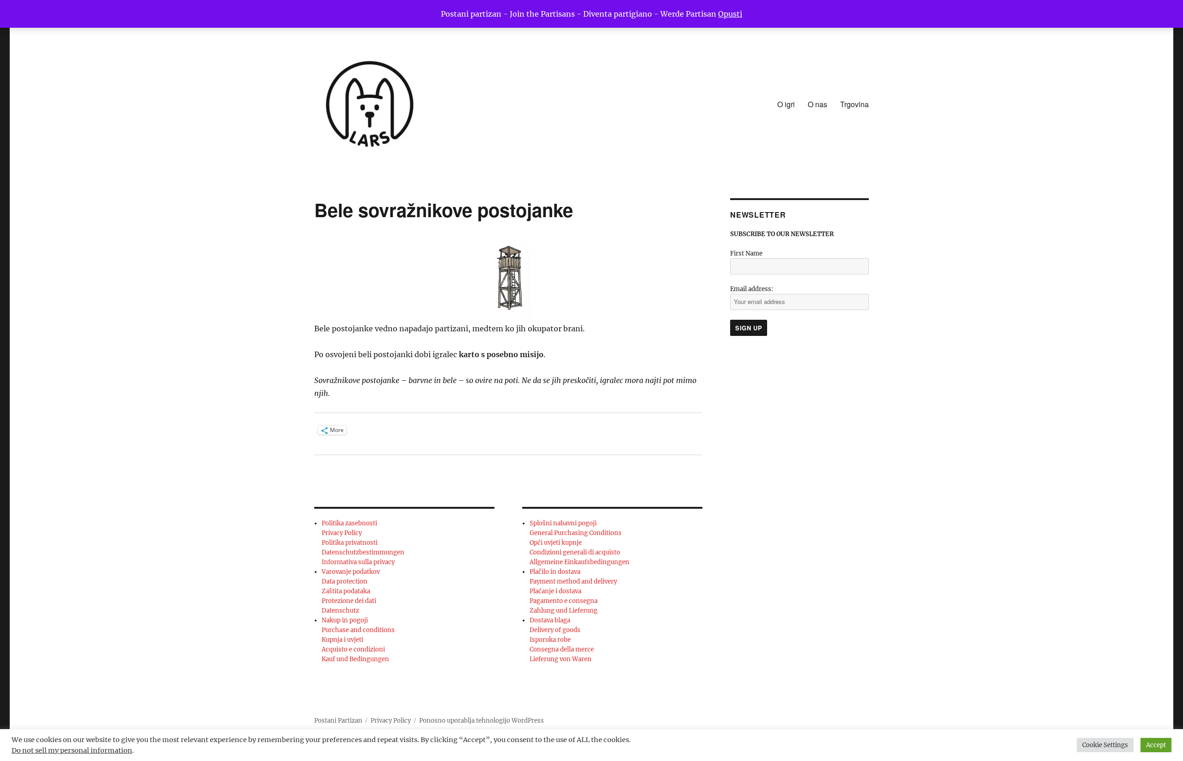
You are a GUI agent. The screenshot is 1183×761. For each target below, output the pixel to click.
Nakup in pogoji (345, 620)
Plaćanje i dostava (555, 591)
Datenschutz (340, 611)
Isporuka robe (550, 640)
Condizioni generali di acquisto (575, 552)
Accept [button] (1156, 745)
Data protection (344, 581)
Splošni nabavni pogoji (563, 523)
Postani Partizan (338, 720)
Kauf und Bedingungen (355, 659)
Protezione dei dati (349, 601)
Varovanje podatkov (351, 572)
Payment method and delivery (573, 581)
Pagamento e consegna (564, 601)
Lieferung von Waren (561, 659)
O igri (786, 104)
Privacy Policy (342, 533)
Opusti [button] (730, 13)
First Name (746, 253)
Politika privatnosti (350, 543)
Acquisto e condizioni (353, 649)
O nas (817, 104)
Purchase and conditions (358, 630)
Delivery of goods (555, 630)
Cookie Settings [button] (1105, 745)
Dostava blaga (550, 620)
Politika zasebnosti (349, 523)
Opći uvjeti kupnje (556, 543)
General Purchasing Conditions (576, 533)
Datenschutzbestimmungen (363, 552)
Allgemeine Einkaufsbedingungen (579, 562)
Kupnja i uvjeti (342, 640)
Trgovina (854, 104)
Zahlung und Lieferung (564, 611)
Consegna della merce (562, 649)
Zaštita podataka (346, 591)
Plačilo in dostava (555, 572)
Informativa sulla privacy (358, 562)
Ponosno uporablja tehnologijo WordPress (481, 720)
